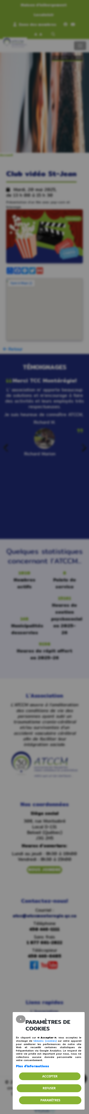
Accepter (50, 1076)
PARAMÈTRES (50, 1100)
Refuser (49, 1088)
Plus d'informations (32, 1066)
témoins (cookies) (45, 1041)
